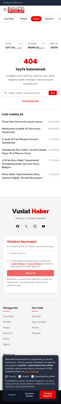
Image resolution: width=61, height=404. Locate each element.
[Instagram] (35, 226)
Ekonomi (49, 19)
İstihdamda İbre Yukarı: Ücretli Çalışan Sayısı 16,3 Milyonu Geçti (24, 151)
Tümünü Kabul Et (47, 394)
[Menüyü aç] (5, 10)
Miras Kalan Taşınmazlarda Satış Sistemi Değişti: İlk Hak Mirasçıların (22, 176)
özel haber (9, 19)
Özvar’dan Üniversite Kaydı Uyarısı (22, 121)
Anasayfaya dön (30, 101)
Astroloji (36, 316)
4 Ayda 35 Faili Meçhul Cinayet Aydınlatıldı (20, 141)
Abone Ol (30, 273)
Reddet (12, 394)
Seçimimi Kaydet (29, 394)
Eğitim (6, 344)
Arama (35, 327)
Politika (23, 19)
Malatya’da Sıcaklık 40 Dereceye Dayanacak (21, 130)
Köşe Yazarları (39, 322)
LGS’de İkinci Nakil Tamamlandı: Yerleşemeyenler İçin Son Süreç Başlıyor (20, 164)
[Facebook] (18, 226)
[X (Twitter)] (26, 226)
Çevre (6, 338)
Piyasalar (36, 333)
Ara (53, 93)
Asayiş (36, 19)
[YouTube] (43, 226)
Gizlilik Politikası (18, 264)
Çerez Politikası (35, 264)
